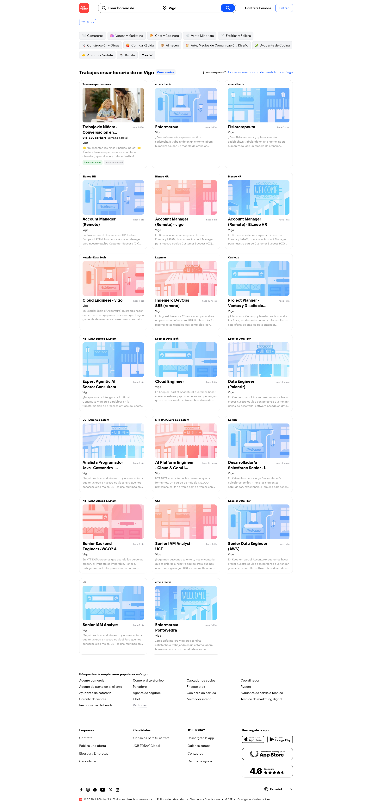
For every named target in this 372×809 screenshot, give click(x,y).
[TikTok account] (81, 790)
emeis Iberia (163, 84)
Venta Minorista (202, 35)
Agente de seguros (147, 693)
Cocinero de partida (201, 693)
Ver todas (140, 705)
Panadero (140, 686)
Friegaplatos (196, 686)
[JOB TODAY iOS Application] (253, 739)
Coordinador (250, 680)
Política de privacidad (171, 799)
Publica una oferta (92, 745)
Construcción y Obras (103, 45)
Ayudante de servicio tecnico (262, 693)
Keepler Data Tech (94, 257)
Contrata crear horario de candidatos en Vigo (259, 72)
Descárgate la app (201, 738)
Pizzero (246, 686)
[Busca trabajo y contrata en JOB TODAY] (84, 8)
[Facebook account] (95, 790)
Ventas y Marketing (129, 35)
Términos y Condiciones (205, 799)
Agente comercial (92, 680)
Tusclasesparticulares (97, 84)
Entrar (284, 8)
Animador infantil (199, 699)
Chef (136, 699)
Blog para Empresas (93, 753)
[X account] (110, 790)
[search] (228, 8)
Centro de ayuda (200, 761)
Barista (130, 55)
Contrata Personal (258, 8)
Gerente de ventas (92, 699)
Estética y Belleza (238, 35)
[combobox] (133, 8)
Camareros (95, 35)
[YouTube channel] (102, 790)
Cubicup (233, 257)
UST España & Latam (96, 419)
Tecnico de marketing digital (261, 699)
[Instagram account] (88, 790)
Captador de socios (201, 680)
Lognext (160, 257)
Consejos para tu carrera (151, 738)
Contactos (195, 753)
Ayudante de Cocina (275, 45)
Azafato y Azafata (100, 55)
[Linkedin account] (117, 790)
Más (145, 55)
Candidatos (87, 761)
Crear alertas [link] (165, 72)
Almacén (172, 45)
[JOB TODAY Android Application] (280, 739)
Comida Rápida (142, 45)
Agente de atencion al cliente (100, 686)
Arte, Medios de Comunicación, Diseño (219, 45)
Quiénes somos (199, 745)
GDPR (229, 799)
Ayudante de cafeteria (95, 693)
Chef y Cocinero (167, 35)
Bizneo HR (89, 176)
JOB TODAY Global (146, 745)
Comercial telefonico (148, 680)
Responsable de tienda (96, 705)
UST (157, 500)
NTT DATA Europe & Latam (99, 338)
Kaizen (232, 419)
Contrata (85, 738)
